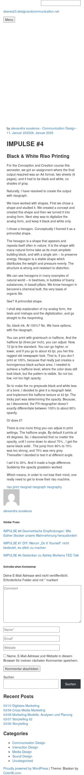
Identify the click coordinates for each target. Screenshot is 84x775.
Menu (9, 19)
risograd (26, 487)
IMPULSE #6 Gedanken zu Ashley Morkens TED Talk (41, 555)
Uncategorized (22, 760)
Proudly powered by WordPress (25, 768)
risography (54, 487)
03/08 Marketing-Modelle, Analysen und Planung (37, 714)
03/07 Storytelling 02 (17, 719)
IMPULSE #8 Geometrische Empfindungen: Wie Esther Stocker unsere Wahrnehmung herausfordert (40, 533)
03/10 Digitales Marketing (21, 705)
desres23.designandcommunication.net (31, 11)
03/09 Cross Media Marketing (24, 710)
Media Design (22, 751)
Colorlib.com (12, 773)
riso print (13, 487)
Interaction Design (25, 747)
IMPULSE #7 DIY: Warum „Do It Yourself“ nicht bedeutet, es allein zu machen (36, 545)
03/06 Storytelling (15, 723)
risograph (39, 487)
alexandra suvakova (25, 128)
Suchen (8, 677)
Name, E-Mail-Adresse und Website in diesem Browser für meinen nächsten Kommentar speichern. (40, 658)
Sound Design (22, 756)
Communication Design (58, 128)
